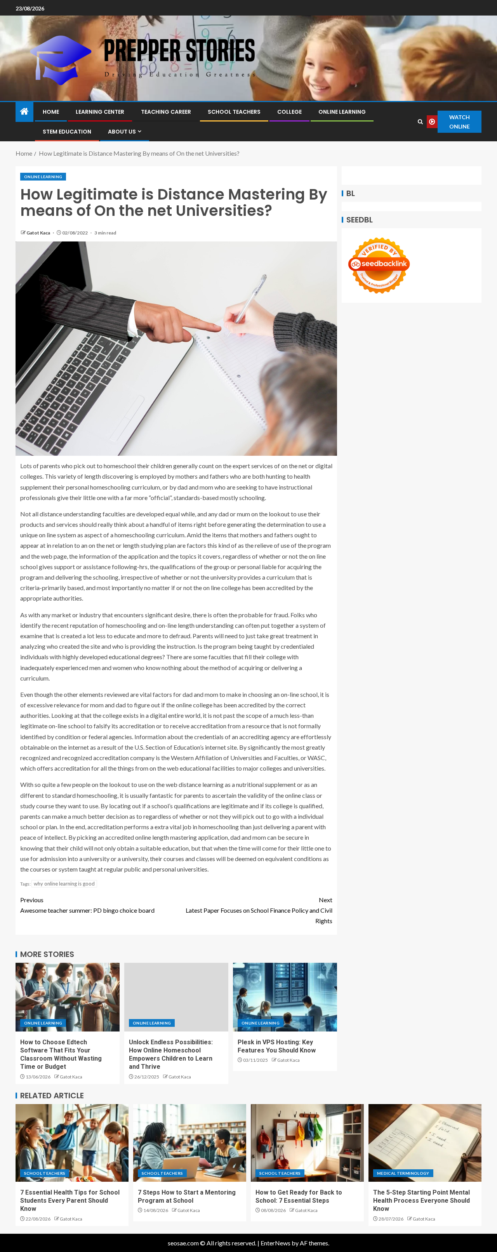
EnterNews (275, 1243)
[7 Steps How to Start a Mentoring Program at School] (189, 1143)
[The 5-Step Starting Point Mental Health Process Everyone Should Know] (424, 1143)
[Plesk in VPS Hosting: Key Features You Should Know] (285, 997)
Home (51, 112)
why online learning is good (64, 883)
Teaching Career (166, 112)
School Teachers (234, 112)
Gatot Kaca (38, 233)
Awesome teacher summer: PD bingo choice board (87, 905)
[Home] (24, 111)
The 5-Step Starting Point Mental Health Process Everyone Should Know (421, 1201)
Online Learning (342, 112)
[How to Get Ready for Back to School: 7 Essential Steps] (307, 1143)
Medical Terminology (403, 1173)
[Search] (420, 121)
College (289, 112)
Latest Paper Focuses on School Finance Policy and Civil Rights (259, 910)
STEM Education (67, 131)
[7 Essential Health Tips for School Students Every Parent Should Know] (72, 1143)
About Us (122, 131)
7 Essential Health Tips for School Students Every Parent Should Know (70, 1201)
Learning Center (100, 112)
